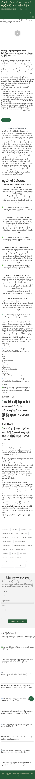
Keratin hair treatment (20, 541)
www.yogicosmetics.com (22, 773)
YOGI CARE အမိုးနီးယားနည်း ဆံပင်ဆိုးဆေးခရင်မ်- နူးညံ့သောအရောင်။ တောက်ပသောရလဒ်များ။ (17, 712)
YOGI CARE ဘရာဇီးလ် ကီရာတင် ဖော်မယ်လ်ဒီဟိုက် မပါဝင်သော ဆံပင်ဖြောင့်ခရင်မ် (17, 738)
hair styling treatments (8, 565)
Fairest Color (5, 553)
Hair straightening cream (19, 545)
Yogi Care (5, 557)
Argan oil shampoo (27, 537)
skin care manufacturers (25, 561)
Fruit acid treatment (7, 541)
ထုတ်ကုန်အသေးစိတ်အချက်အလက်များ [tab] (17, 128)
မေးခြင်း (6, 120)
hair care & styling (20, 565)
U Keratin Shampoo (15, 537)
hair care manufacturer (8, 533)
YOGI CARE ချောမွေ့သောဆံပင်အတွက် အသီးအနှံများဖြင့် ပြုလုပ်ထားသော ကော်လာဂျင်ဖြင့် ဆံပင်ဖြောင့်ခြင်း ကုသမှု (16, 764)
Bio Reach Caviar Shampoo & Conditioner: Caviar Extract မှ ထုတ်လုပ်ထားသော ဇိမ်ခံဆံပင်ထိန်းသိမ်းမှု (16, 686)
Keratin (30, 545)
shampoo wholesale (20, 549)
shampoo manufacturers (21, 533)
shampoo (5, 549)
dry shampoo (5, 529)
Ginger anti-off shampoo (26, 529)
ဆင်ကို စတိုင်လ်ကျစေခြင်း (8, 636)
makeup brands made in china (9, 561)
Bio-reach (14, 553)
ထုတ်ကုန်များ (20, 636)
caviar (11, 549)
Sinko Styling (23, 553)
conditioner (5, 537)
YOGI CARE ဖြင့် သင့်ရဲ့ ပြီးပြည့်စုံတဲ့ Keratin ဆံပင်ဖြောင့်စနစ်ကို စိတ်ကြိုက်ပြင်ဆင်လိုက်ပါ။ (17, 661)
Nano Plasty (14, 529)
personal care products (15, 557)
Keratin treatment (6, 545)
